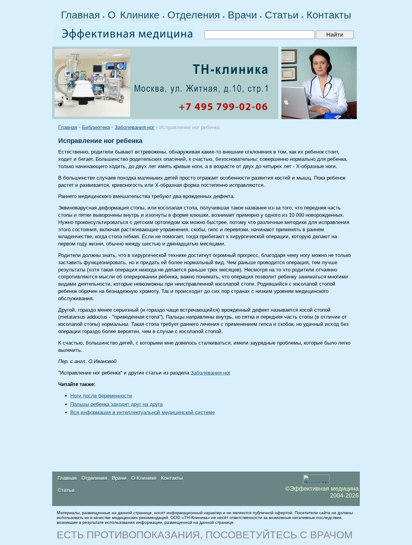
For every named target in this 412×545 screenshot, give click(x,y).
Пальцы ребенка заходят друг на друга (116, 404)
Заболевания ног (134, 127)
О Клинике (134, 15)
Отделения (193, 15)
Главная (80, 15)
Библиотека (96, 127)
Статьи (282, 15)
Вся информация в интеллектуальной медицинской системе (142, 412)
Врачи (242, 15)
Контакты (328, 15)
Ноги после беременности (101, 396)
